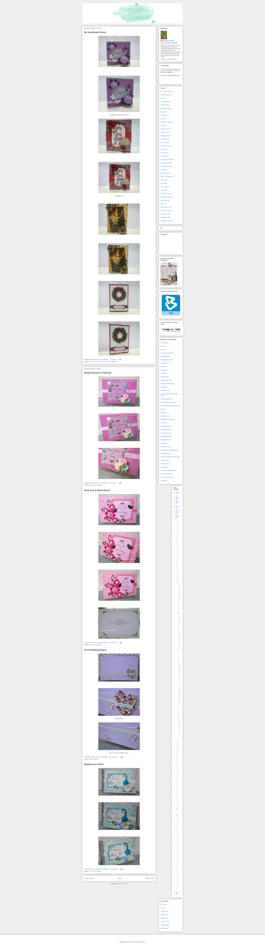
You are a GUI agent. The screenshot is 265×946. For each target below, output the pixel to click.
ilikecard (163, 409)
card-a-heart (165, 363)
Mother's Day (165, 197)
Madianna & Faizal (93, 764)
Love (162, 183)
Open (162, 204)
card (162, 118)
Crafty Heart (165, 377)
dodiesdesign (165, 390)
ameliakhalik (165, 342)
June (177, 801)
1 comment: (113, 359)
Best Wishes (165, 101)
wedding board (165, 221)
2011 (177, 515)
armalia (163, 346)
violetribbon (164, 467)
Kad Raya (164, 173)
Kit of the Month (166, 176)
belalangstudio (165, 356)
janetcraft (164, 412)
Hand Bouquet (165, 166)
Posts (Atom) (123, 883)
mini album (164, 186)
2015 (177, 497)
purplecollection (166, 453)
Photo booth (165, 207)
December (177, 528)
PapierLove (164, 918)
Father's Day (165, 146)
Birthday (163, 105)
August (177, 770)
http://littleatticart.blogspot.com (171, 406)
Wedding (113, 361)
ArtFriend (164, 904)
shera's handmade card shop (170, 457)
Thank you (164, 214)
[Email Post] (119, 359)
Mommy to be (165, 193)
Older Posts (149, 878)
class (162, 125)
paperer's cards (166, 446)
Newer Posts (88, 878)
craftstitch (164, 373)
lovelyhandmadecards (168, 419)
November (177, 550)
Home (119, 878)
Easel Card (164, 132)
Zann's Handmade (167, 474)
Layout (163, 180)
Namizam (164, 443)
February (177, 855)
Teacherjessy (165, 463)
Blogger (143, 942)
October (177, 571)
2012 (177, 511)
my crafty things (166, 433)
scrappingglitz (165, 925)
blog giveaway (165, 108)
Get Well (163, 156)
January (177, 878)
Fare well (164, 142)
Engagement (165, 136)
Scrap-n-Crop (165, 921)
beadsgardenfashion (167, 353)
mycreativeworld (166, 436)
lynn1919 (164, 423)
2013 (177, 506)
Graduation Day (166, 159)
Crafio (163, 908)
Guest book (92, 485)
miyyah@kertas (166, 426)
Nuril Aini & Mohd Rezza (97, 490)
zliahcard (164, 480)
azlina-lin (163, 349)
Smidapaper (165, 928)
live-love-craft (165, 416)
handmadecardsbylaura (168, 402)
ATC (162, 98)
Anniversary (92, 361)
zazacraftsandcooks (167, 477)
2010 (177, 892)
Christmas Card (101, 361)
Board (90, 759)
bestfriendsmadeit (166, 360)
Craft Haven (165, 911)
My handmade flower (95, 32)
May (177, 817)
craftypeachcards (166, 380)
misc (162, 190)
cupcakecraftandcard (167, 383)
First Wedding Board (95, 650)
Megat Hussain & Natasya (97, 372)
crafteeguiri (164, 370)
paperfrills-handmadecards (169, 450)
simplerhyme (165, 460)
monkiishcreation (166, 429)
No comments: (114, 757)
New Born (164, 200)
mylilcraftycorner (166, 440)
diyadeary (164, 387)
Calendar (164, 115)
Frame (163, 149)
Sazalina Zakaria (168, 41)
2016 (177, 493)
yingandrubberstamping (168, 470)
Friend (108, 361)
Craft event (164, 129)
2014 (177, 502)
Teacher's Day (165, 210)
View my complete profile (169, 59)
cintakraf (163, 366)
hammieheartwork (166, 399)
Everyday (164, 139)
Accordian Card (166, 91)
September (177, 748)
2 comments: (113, 642)
